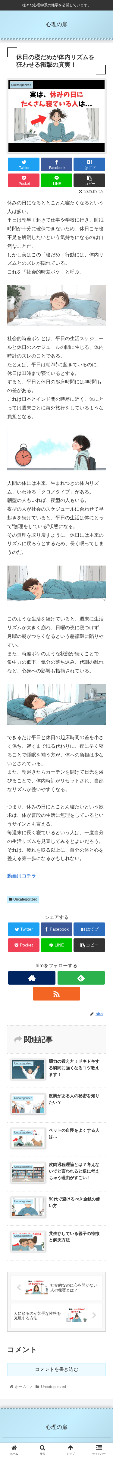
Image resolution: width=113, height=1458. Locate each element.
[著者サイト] (31, 978)
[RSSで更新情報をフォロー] (56, 994)
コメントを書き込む (56, 1369)
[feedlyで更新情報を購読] (81, 978)
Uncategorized (24, 899)
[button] (101, 862)
